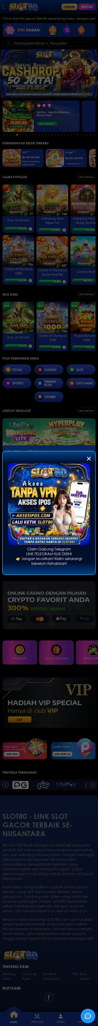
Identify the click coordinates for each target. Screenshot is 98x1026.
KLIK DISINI (63, 553)
